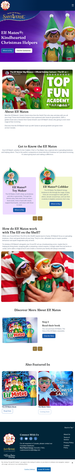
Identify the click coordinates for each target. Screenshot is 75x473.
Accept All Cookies (44, 469)
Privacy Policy (69, 442)
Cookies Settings (29, 469)
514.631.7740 (39, 448)
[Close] (72, 463)
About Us (67, 434)
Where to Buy (7, 50)
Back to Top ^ (69, 427)
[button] (35, 218)
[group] (19, 186)
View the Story (49, 336)
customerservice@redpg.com (30, 450)
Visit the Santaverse (24, 50)
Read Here (7, 411)
